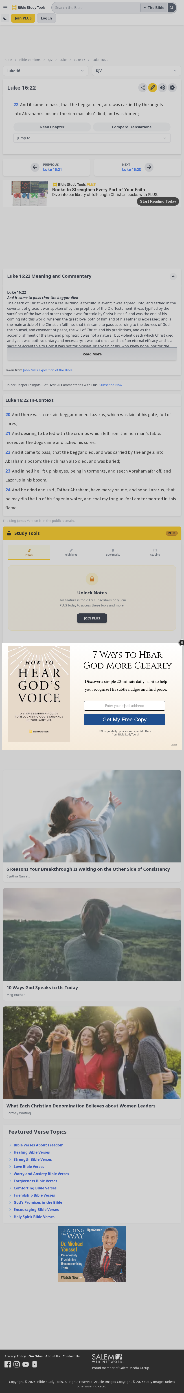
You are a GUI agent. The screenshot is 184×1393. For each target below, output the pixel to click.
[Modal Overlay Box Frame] (92, 696)
